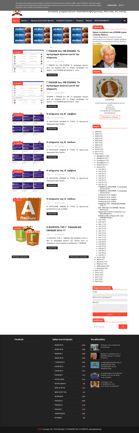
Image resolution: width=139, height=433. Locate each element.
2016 (97, 154)
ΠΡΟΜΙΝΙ (58, 418)
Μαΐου (99, 259)
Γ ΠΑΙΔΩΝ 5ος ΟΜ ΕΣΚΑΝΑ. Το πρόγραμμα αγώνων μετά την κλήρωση (63, 54)
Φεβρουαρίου (102, 266)
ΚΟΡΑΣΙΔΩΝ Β (60, 383)
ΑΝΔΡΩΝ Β (59, 349)
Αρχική (16, 20)
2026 (97, 132)
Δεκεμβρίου (101, 156)
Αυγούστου (101, 165)
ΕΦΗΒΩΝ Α (19, 171)
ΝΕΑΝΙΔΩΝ (59, 396)
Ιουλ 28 (101, 169)
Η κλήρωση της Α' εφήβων (61, 170)
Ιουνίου (99, 257)
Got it (121, 5)
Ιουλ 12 (101, 235)
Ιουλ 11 (101, 237)
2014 (97, 273)
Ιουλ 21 (101, 182)
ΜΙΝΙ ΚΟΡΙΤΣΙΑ (61, 392)
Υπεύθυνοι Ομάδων (64, 20)
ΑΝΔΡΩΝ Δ (59, 358)
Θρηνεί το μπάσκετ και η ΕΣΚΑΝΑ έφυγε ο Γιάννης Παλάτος (111, 356)
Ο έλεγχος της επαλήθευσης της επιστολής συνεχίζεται (110, 384)
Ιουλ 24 (101, 176)
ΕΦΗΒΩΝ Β (19, 115)
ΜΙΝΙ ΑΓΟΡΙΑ (60, 388)
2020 (97, 145)
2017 (97, 152)
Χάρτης (89, 20)
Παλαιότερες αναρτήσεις (79, 257)
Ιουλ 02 (101, 255)
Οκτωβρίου (101, 160)
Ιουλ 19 (101, 220)
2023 (97, 138)
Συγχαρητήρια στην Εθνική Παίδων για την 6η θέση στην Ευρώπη (111, 375)
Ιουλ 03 (101, 253)
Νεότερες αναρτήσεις (20, 257)
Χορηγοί (79, 20)
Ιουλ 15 (101, 228)
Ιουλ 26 (101, 174)
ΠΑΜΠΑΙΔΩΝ (60, 413)
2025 (97, 134)
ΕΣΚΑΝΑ (40, 429)
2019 (97, 147)
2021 (97, 143)
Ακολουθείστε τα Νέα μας (110, 117)
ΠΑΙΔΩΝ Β (19, 143)
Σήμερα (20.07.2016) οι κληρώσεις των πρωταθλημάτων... (111, 212)
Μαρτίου (100, 264)
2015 (97, 270)
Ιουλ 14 (101, 231)
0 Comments (60, 61)
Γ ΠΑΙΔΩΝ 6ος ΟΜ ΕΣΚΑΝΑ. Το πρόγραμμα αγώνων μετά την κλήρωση (63, 85)
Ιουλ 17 (101, 224)
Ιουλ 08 (101, 244)
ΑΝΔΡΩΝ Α (59, 345)
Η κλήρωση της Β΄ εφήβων (61, 114)
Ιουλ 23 (101, 178)
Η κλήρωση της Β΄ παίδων (61, 142)
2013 (97, 275)
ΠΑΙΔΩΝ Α (19, 200)
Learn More (112, 5)
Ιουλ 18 (101, 222)
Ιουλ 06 (101, 248)
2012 (97, 277)
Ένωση (24, 20)
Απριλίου (100, 262)
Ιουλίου (99, 167)
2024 (97, 136)
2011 (97, 279)
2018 (97, 149)
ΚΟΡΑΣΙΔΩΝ (59, 379)
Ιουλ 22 (101, 180)
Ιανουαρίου (101, 268)
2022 (97, 140)
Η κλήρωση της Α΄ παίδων (61, 199)
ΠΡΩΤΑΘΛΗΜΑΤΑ (102, 20)
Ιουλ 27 (101, 171)
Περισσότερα (52, 75)
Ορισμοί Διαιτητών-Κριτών (42, 20)
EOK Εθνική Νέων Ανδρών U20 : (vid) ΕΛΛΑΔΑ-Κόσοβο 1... (110, 217)
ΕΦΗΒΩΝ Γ (59, 375)
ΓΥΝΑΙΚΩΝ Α (60, 362)
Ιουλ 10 (101, 240)
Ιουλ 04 (101, 251)
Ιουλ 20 (101, 185)
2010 (97, 281)
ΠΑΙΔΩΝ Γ (19, 52)
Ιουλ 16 (101, 226)
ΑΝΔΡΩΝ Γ (59, 354)
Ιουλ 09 (101, 242)
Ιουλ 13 (101, 233)
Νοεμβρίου (101, 158)
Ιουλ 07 (101, 246)
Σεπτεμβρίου (101, 162)
